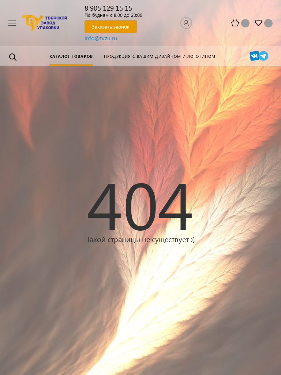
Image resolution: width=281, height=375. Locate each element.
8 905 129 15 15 (108, 7)
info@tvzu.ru (101, 38)
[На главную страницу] (44, 23)
